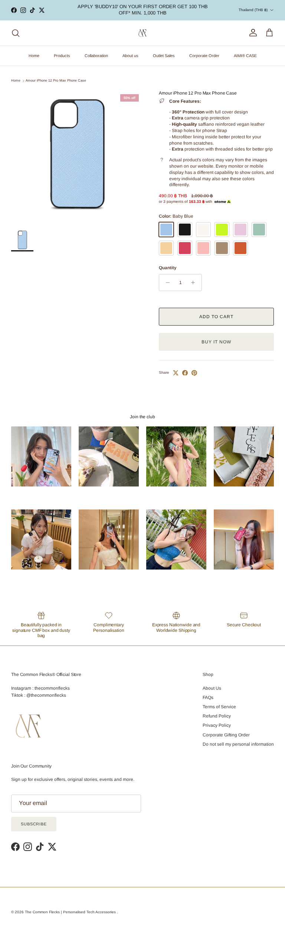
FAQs (208, 697)
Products (62, 55)
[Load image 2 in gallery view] (76, 156)
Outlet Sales (164, 55)
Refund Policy (217, 716)
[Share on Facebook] (185, 373)
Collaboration (96, 55)
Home (34, 55)
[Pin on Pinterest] (194, 373)
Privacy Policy (217, 725)
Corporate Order (204, 55)
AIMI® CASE (245, 55)
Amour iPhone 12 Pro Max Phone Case (56, 81)
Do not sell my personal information (238, 744)
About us (130, 55)
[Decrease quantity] (165, 282)
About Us (212, 688)
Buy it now (216, 341)
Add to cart (216, 316)
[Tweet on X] (175, 373)
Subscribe (34, 824)
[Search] (15, 33)
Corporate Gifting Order (226, 735)
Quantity (167, 267)
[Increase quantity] (195, 282)
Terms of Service (219, 706)
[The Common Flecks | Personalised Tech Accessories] (142, 33)
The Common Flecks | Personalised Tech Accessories (71, 912)
